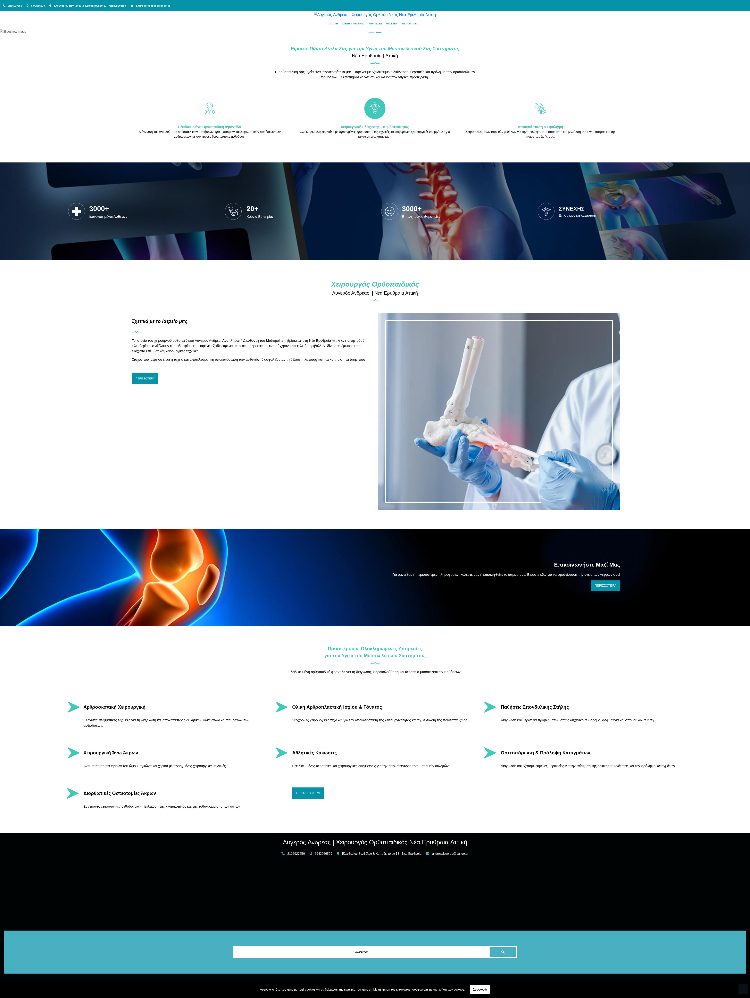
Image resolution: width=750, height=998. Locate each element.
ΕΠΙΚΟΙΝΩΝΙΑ (410, 23)
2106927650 (15, 5)
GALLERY (392, 23)
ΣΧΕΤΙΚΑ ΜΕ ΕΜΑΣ (353, 23)
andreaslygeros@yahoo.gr (153, 5)
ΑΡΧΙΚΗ (333, 23)
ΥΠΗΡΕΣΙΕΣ (375, 23)
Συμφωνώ (480, 989)
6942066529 (38, 5)
